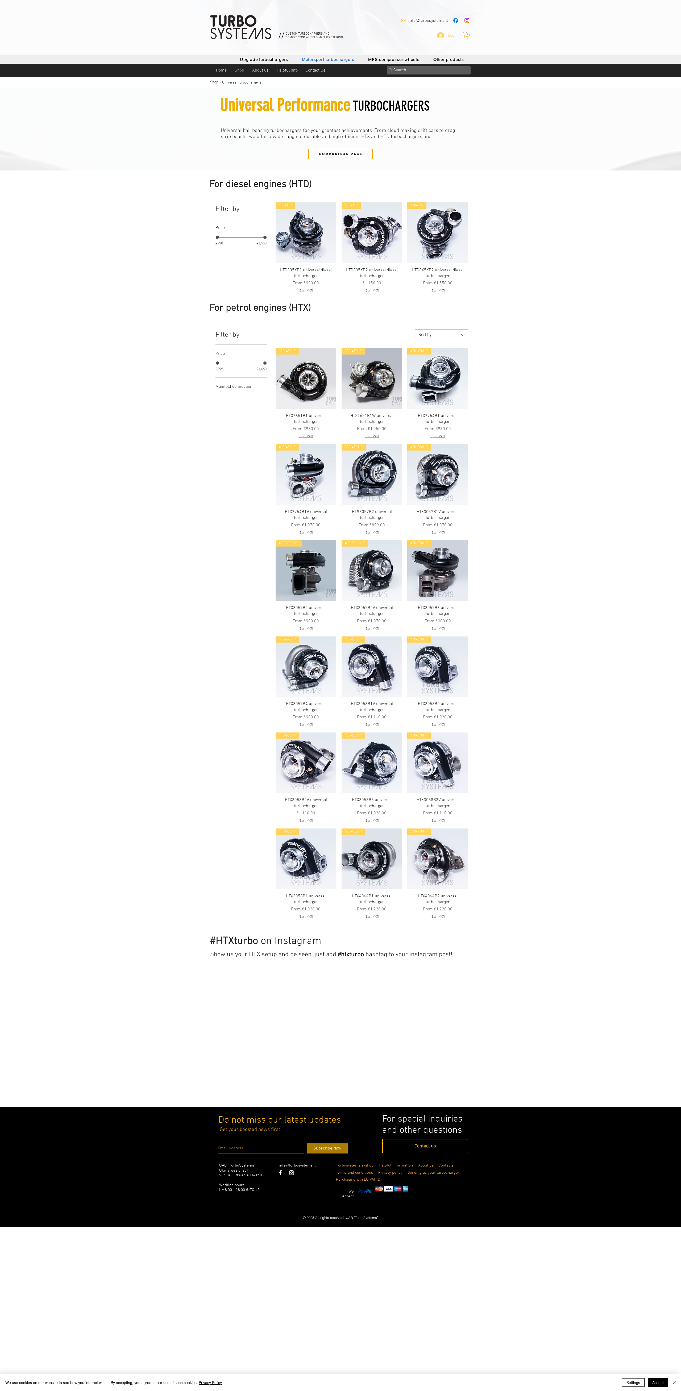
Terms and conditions (354, 1172)
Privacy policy (390, 1172)
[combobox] (441, 335)
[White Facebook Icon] (280, 1172)
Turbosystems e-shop (354, 1165)
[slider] (217, 237)
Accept (658, 1382)
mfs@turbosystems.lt (428, 20)
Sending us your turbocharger (433, 1172)
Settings (633, 1382)
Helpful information (396, 1165)
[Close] (674, 1382)
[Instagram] (467, 20)
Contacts (446, 1165)
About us (425, 1165)
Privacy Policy (210, 1382)
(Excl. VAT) (306, 291)
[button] (467, 35)
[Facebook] (455, 20)
